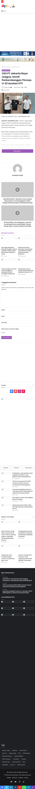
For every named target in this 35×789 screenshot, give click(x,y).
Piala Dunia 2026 (16, 761)
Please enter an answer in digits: (10, 329)
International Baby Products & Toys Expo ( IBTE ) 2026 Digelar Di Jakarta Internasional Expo (22, 491)
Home (4, 67)
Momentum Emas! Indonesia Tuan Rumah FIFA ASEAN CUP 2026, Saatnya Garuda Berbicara (25, 251)
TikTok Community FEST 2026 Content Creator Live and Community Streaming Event (21, 483)
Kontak (26, 777)
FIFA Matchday (26, 753)
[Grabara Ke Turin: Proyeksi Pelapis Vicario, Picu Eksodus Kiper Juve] (9, 549)
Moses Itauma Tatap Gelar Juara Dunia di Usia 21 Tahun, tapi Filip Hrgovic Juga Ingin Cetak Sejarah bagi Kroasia (8, 535)
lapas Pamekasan (6, 759)
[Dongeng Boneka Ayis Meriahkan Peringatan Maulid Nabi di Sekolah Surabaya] (26, 525)
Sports (9, 67)
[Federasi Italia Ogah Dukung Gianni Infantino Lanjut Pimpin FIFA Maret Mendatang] (6, 604)
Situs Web (4, 322)
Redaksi (9, 777)
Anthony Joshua (6, 750)
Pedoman (20, 777)
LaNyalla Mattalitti (18, 756)
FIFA (19, 753)
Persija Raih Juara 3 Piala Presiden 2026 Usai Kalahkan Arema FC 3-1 (25, 270)
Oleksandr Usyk (6, 761)
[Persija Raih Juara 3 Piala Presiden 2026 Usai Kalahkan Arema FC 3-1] (26, 263)
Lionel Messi (16, 759)
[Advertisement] (17, 32)
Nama (3, 310)
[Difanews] (8, 6)
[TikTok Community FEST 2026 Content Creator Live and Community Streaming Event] (6, 483)
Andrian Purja (7, 87)
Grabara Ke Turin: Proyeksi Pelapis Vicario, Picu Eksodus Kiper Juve (7, 557)
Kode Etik (14, 777)
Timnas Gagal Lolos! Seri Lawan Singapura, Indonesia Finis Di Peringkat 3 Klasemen (9, 271)
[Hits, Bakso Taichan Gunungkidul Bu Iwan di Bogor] (6, 500)
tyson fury (12, 764)
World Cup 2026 (21, 764)
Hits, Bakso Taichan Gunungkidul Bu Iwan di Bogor (22, 498)
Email (3, 316)
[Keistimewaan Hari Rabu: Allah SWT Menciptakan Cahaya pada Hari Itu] (6, 507)
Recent (16, 468)
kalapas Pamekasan (7, 756)
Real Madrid (5, 764)
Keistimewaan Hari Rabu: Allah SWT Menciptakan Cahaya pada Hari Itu (22, 506)
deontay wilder (12, 753)
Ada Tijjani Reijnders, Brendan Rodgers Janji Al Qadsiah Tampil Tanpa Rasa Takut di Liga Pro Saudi (9, 251)
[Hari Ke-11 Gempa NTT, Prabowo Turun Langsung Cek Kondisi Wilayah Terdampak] (26, 549)
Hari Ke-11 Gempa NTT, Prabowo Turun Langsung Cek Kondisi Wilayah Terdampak (25, 557)
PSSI (24, 761)
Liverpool (23, 759)
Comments (28, 468)
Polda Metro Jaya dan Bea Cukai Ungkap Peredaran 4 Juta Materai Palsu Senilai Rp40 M (22, 475)
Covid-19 (4, 753)
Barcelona (14, 750)
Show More (17, 151)
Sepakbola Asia (16, 67)
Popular (5, 468)
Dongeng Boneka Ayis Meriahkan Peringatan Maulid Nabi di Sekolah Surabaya (25, 533)
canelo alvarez (23, 750)
